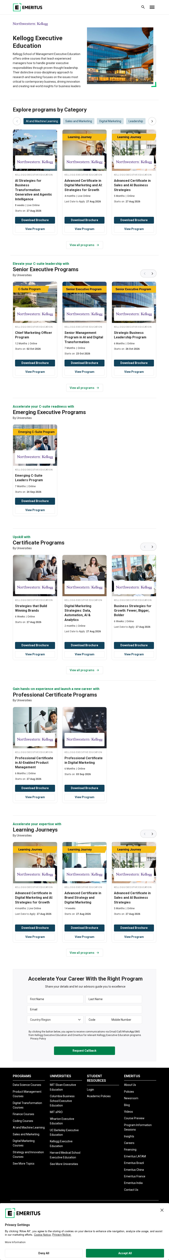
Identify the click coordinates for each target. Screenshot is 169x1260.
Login (90, 1089)
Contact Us (131, 1189)
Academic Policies (99, 1096)
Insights (129, 1136)
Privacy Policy (38, 1038)
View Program (35, 229)
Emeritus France (134, 1176)
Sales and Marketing (26, 1134)
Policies (129, 1091)
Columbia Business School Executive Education (62, 1101)
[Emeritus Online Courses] (27, 7)
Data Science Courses (27, 1084)
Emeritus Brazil (134, 1163)
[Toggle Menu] (152, 7)
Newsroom (131, 1098)
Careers (129, 1143)
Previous (144, 273)
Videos (128, 1111)
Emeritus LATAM (135, 1156)
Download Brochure (35, 220)
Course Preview (134, 1118)
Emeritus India (133, 1183)
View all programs (82, 245)
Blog (127, 1105)
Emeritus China (134, 1169)
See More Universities (64, 1164)
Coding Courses (23, 1121)
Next (152, 273)
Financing (130, 1149)
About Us (130, 1084)
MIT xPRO (56, 1112)
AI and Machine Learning (29, 1127)
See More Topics (23, 1163)
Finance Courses (23, 1114)
